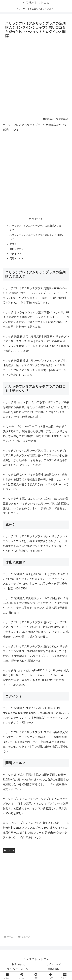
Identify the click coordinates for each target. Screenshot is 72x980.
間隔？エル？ (17, 258)
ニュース (10, 850)
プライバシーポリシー (18, 969)
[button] (65, 624)
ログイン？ (15, 253)
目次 (31, 218)
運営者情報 (53, 969)
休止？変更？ (17, 249)
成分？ (13, 244)
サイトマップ (53, 964)
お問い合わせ (19, 964)
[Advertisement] (36, 77)
